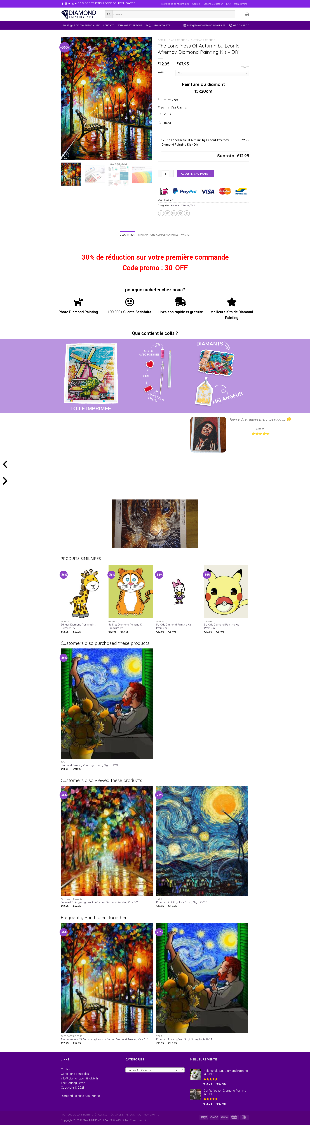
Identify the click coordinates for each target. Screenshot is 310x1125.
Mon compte (240, 3)
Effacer (245, 67)
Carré (167, 114)
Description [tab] (127, 234)
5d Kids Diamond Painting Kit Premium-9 (173, 626)
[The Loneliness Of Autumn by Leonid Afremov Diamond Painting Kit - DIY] (107, 978)
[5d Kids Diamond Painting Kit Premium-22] (83, 591)
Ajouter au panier (195, 174)
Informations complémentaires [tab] (158, 234)
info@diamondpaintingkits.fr (79, 1078)
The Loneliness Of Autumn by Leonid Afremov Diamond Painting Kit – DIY (104, 1039)
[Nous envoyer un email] (73, 4)
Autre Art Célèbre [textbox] (153, 1070)
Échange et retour (213, 3)
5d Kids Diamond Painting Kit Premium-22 (78, 626)
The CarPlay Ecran (73, 1083)
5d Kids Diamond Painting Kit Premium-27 (126, 626)
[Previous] (67, 98)
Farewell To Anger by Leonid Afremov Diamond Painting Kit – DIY (99, 902)
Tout (192, 205)
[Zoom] (65, 155)
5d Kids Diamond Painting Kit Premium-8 (221, 626)
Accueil (162, 39)
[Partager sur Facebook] (161, 213)
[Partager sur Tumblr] (187, 213)
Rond (167, 123)
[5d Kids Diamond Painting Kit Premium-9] (178, 591)
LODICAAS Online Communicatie (128, 1120)
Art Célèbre (179, 39)
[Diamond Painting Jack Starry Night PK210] (202, 841)
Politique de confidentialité (175, 3)
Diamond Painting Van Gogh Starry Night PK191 (89, 765)
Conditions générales (75, 1074)
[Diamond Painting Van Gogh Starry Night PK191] (107, 703)
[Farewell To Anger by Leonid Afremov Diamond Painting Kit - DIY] (107, 841)
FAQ (228, 3)
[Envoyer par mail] (174, 213)
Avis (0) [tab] (185, 234)
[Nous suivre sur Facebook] (63, 4)
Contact (196, 3)
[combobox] (155, 1069)
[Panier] (247, 14)
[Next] (146, 98)
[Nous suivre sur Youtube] (76, 4)
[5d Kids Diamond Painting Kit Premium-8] (226, 591)
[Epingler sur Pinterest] (180, 213)
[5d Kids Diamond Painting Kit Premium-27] (131, 591)
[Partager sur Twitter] (167, 213)
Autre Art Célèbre (203, 39)
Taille (161, 72)
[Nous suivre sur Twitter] (69, 4)
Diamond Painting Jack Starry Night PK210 (181, 902)
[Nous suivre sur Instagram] (66, 4)
